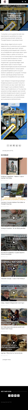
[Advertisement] (14, 372)
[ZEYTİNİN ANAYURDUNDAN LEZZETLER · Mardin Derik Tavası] (14, 316)
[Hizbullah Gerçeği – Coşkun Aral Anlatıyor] (14, 268)
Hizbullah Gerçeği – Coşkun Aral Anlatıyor (13, 278)
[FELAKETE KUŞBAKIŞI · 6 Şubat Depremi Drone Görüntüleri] (14, 242)
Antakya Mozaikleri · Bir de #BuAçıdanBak (13, 228)
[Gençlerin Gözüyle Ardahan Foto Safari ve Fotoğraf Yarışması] (14, 192)
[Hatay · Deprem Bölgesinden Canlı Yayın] (14, 292)
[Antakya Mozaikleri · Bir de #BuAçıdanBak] (14, 218)
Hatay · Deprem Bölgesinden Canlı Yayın (12, 303)
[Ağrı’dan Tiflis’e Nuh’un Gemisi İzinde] (14, 342)
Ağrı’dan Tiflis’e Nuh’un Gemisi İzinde (11, 353)
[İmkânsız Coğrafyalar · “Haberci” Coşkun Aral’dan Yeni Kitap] (14, 166)
